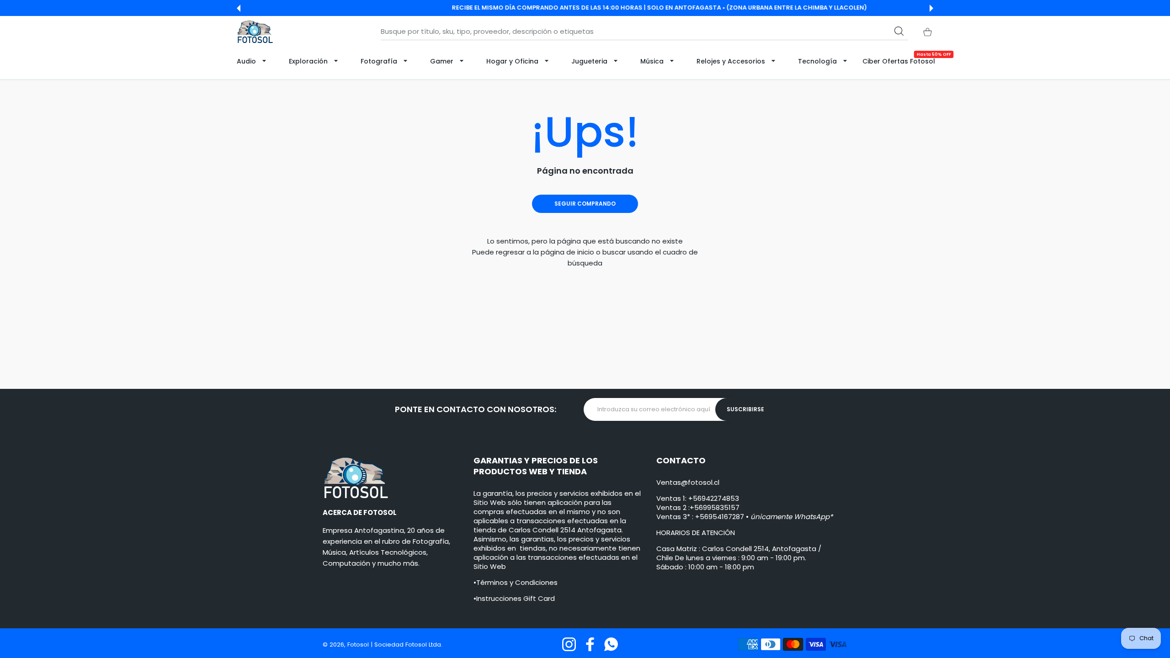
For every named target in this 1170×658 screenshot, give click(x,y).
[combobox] (644, 31)
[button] (238, 8)
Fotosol (359, 644)
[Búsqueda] (899, 31)
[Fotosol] (255, 32)
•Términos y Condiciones (515, 582)
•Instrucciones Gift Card (514, 598)
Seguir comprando (585, 203)
